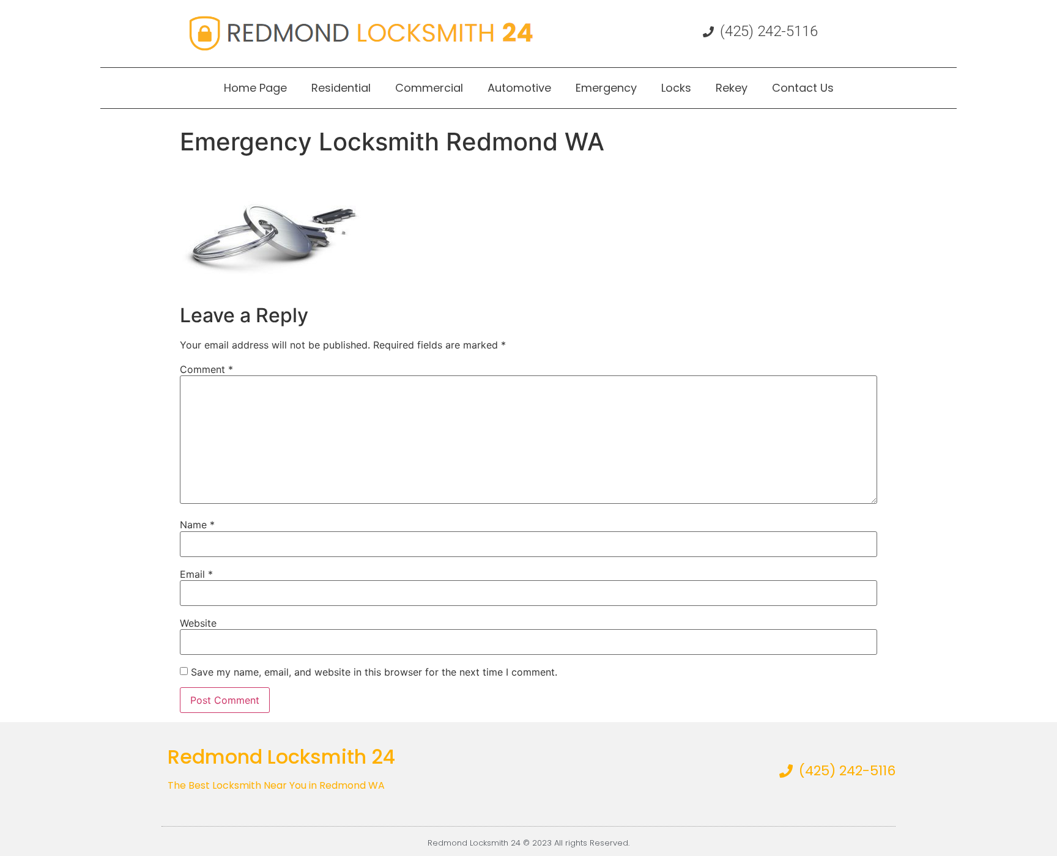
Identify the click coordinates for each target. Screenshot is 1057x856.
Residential (341, 87)
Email (196, 574)
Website (198, 623)
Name (197, 524)
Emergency (606, 87)
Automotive (519, 87)
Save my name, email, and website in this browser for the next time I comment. (374, 672)
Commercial (429, 87)
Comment (206, 369)
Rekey (731, 87)
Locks (676, 87)
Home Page (255, 87)
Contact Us (803, 87)
